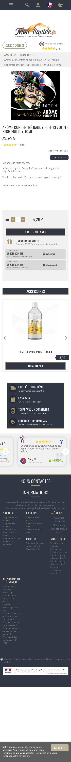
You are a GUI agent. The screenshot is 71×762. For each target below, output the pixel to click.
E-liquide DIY (24, 54)
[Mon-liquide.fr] (35, 30)
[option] (35, 335)
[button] (66, 338)
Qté (7, 219)
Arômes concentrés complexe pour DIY (25, 59)
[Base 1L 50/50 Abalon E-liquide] (35, 323)
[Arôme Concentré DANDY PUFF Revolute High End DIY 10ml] (35, 95)
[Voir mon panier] (60, 4)
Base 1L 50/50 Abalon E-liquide (35, 352)
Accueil (8, 54)
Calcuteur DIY (59, 157)
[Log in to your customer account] (38, 5)
